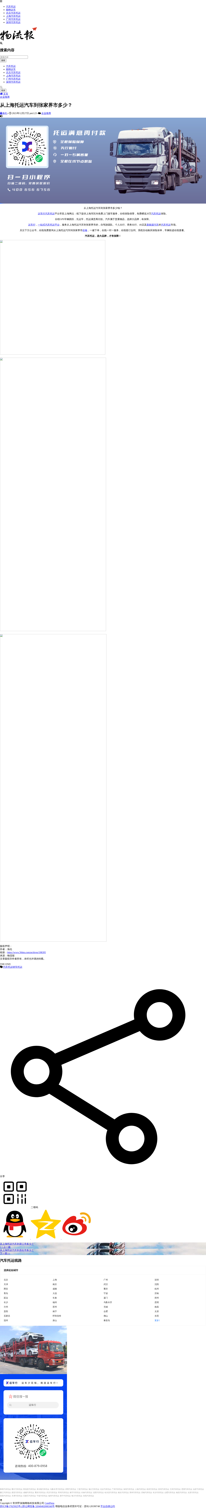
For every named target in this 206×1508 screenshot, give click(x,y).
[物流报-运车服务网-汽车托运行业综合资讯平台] (18, 40)
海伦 (5, 113)
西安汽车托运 (17, 1492)
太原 (157, 1311)
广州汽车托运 (13, 19)
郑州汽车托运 (135, 1492)
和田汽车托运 (5, 1489)
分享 (2, 1176)
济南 (157, 1293)
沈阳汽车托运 (98, 1492)
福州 (55, 1302)
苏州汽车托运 (163, 1489)
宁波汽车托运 (42, 1496)
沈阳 (157, 1284)
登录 (3, 90)
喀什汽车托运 (17, 1489)
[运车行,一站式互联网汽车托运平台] (103, 202)
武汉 (106, 1284)
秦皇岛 (107, 1320)
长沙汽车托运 (158, 1492)
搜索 (3, 60)
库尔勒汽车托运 (43, 1489)
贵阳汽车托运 (5, 1496)
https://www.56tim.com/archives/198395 (26, 952)
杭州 (157, 1288)
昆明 (157, 1302)
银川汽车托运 (76, 1496)
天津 (6, 1284)
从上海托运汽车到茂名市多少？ (17, 1250)
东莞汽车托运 (88, 1496)
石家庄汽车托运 (29, 1496)
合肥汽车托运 (169, 1492)
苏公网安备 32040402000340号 (39, 1506)
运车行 (41, 213)
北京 (6, 1279)
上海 (55, 1279)
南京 (55, 1284)
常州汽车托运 (63, 1492)
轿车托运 (17, 967)
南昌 (157, 1306)
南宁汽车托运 (75, 1492)
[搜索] (103, 87)
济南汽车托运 (146, 1492)
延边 (6, 1297)
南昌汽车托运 (181, 1492)
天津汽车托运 (17, 1496)
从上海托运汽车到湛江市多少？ (17, 1244)
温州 (6, 1320)
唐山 (55, 1320)
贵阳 (6, 1311)
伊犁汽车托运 (70, 1489)
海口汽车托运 (94, 1489)
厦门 (106, 1297)
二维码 (34, 1207)
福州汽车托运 (53, 1496)
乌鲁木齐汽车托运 (57, 1489)
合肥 (106, 1311)
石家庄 (7, 1315)
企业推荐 (5, 97)
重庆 (106, 1288)
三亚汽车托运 (82, 1489)
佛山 (106, 1315)
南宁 (55, 1311)
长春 (55, 1297)
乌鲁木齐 (108, 1302)
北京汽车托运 (13, 13)
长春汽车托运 (86, 1492)
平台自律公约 (107, 1506)
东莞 (157, 1315)
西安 (6, 1288)
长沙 (6, 1302)
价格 (84, 230)
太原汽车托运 (193, 1492)
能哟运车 (11, 9)
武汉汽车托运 (51, 1492)
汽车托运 (11, 6)
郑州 (157, 1297)
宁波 (106, 1293)
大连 (55, 1293)
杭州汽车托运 (152, 1489)
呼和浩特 (57, 1315)
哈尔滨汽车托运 (111, 1492)
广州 (106, 1279)
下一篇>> (5, 1253)
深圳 (157, 1279)
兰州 (6, 1306)
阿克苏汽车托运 (29, 1489)
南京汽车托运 (123, 1492)
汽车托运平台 (52, 224)
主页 (5, 94)
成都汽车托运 (28, 1492)
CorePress (49, 1503)
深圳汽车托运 (13, 22)
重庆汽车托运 (40, 1492)
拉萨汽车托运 (198, 1489)
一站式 (41, 224)
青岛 (6, 1293)
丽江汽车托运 (5, 1492)
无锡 (106, 1306)
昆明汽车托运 (186, 1489)
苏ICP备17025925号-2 (11, 1506)
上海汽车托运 (13, 16)
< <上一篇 (5, 1247)
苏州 (55, 1306)
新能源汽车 (153, 224)
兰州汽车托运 (175, 1489)
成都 (55, 1288)
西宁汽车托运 (65, 1496)
